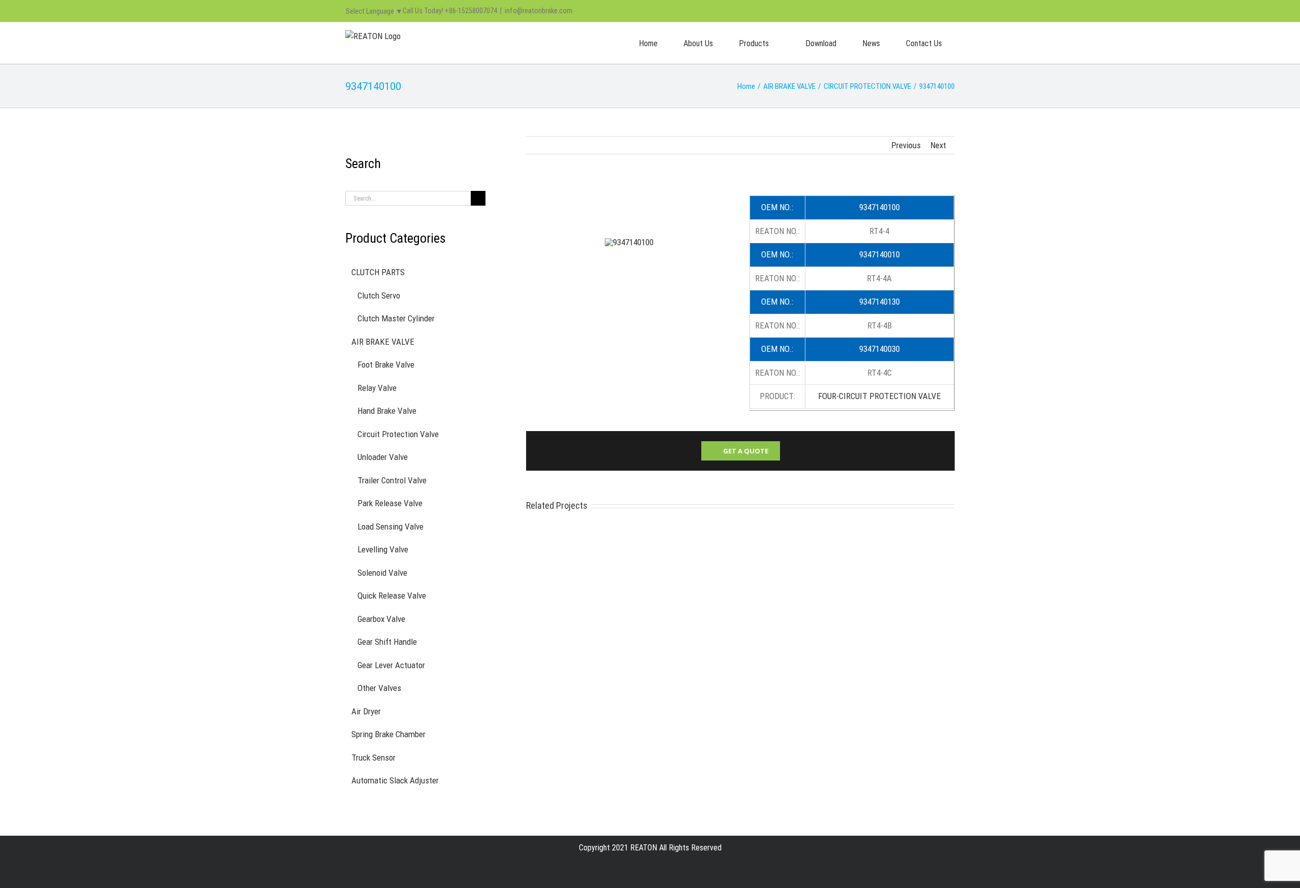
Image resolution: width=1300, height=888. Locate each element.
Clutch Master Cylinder (396, 318)
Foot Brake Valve (386, 364)
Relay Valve (377, 388)
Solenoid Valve (382, 573)
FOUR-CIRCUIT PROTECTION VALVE (879, 396)
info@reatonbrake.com (538, 11)
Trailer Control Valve (392, 480)
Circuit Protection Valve (398, 434)
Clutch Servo (379, 295)
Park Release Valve (390, 503)
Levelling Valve (383, 549)
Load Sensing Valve (391, 526)
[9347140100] (629, 242)
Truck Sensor (373, 757)
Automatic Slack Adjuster (395, 780)
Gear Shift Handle (387, 642)
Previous (906, 145)
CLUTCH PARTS (378, 272)
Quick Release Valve (392, 595)
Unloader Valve (383, 457)
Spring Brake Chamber (388, 734)
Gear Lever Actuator (391, 665)
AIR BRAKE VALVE (382, 342)
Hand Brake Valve (387, 411)
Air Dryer (366, 711)
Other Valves (379, 688)
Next (938, 145)
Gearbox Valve (381, 619)
